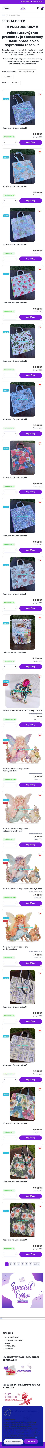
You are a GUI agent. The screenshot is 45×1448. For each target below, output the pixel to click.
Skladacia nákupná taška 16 (15, 303)
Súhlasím (30, 1441)
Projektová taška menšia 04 (15, 652)
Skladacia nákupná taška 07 (15, 1007)
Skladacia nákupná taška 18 (15, 186)
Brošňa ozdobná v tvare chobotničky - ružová (22, 710)
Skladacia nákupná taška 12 (15, 536)
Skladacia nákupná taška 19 (15, 128)
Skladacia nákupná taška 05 (15, 1182)
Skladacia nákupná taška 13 (15, 477)
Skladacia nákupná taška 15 (15, 361)
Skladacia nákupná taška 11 (14, 594)
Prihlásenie (26, 1)
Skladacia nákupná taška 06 (15, 1123)
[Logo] (23, 8)
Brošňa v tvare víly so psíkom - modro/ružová (22, 889)
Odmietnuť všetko (13, 1442)
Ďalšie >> (36, 1264)
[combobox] (27, 71)
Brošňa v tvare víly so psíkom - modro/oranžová (16, 948)
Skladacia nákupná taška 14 (15, 419)
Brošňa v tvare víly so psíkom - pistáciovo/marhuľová (16, 830)
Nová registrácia (38, 1)
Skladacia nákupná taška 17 (15, 244)
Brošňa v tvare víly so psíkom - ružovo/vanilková (16, 770)
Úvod (3, 15)
